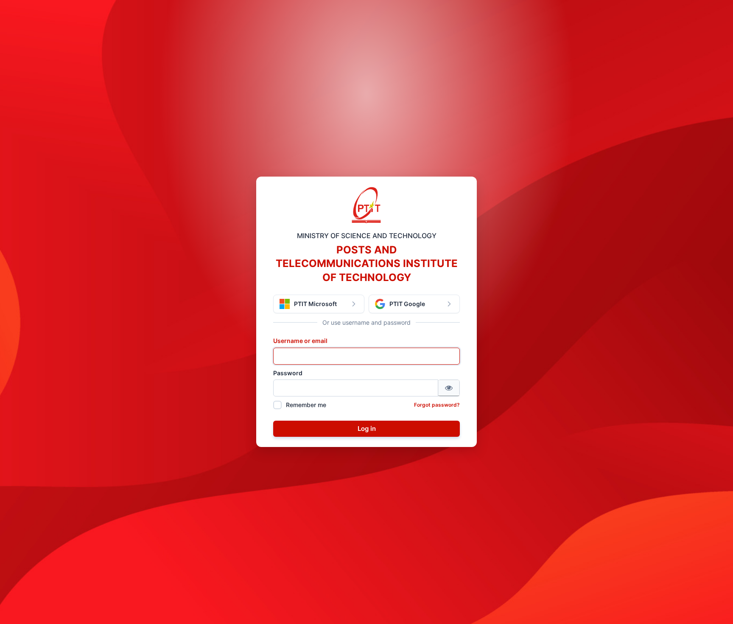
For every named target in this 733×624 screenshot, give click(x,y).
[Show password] (449, 387)
